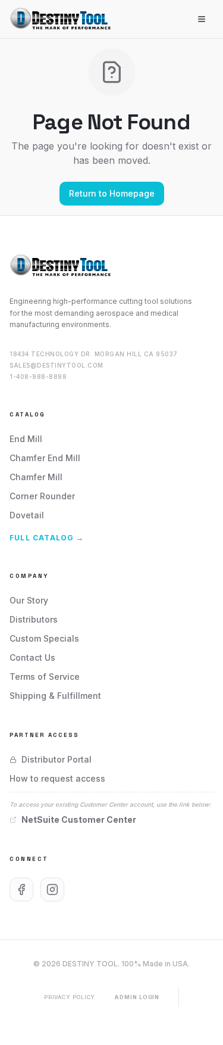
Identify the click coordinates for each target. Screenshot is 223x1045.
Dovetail (27, 515)
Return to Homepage (112, 193)
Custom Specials (44, 638)
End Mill (26, 439)
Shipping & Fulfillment (55, 696)
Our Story (29, 600)
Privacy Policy (70, 997)
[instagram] (52, 889)
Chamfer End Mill (45, 458)
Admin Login (136, 997)
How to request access (57, 778)
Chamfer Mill (36, 477)
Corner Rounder (42, 496)
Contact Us (32, 657)
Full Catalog (47, 537)
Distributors (34, 619)
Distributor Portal (56, 759)
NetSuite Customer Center (78, 819)
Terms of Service (45, 676)
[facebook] (21, 889)
